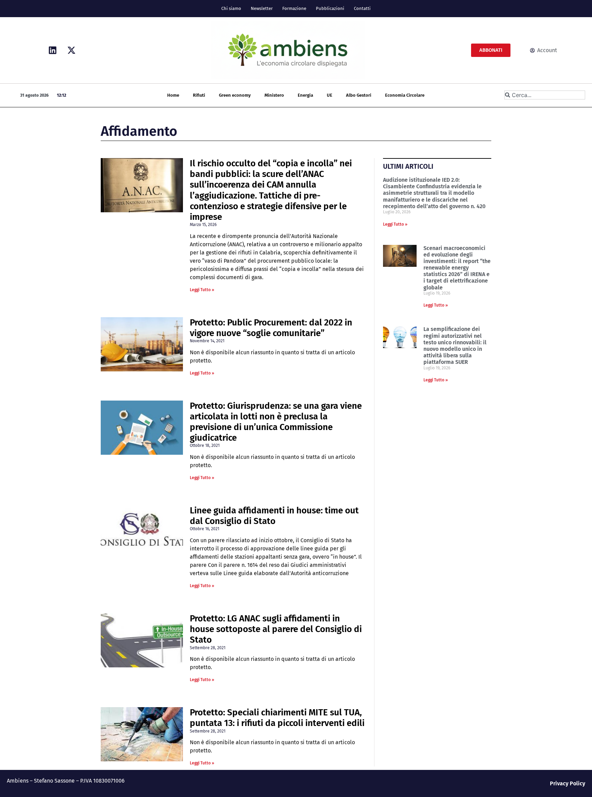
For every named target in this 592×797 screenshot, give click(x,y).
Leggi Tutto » (202, 289)
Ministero (274, 95)
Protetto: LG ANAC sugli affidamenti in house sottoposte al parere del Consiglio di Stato (276, 629)
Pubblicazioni (330, 8)
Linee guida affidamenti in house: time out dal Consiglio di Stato (274, 515)
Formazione (294, 8)
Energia (305, 95)
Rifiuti (199, 95)
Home (173, 95)
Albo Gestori (358, 95)
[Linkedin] (52, 50)
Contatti (362, 8)
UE (329, 95)
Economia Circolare (404, 95)
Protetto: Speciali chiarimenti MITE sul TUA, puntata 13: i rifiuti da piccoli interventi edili (277, 717)
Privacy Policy (567, 783)
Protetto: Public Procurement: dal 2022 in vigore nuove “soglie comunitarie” (271, 327)
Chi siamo (231, 8)
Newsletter (262, 8)
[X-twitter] (71, 50)
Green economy (235, 95)
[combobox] (544, 95)
